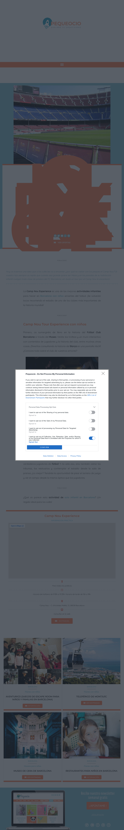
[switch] (92, 412)
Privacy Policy (75, 456)
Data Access (62, 456)
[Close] (104, 374)
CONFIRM (44, 447)
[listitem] (62, 407)
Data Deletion (48, 456)
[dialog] (62, 415)
